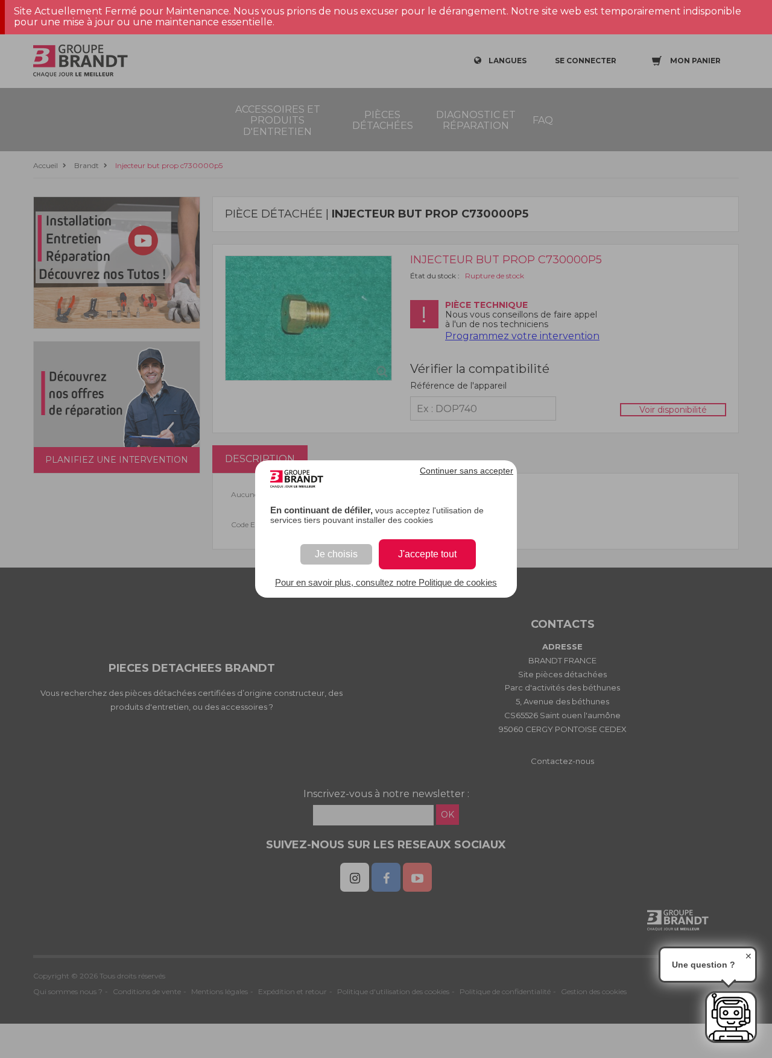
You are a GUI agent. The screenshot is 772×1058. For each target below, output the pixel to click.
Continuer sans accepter (466, 470)
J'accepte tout (427, 554)
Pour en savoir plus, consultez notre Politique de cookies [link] (386, 582)
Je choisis (336, 554)
